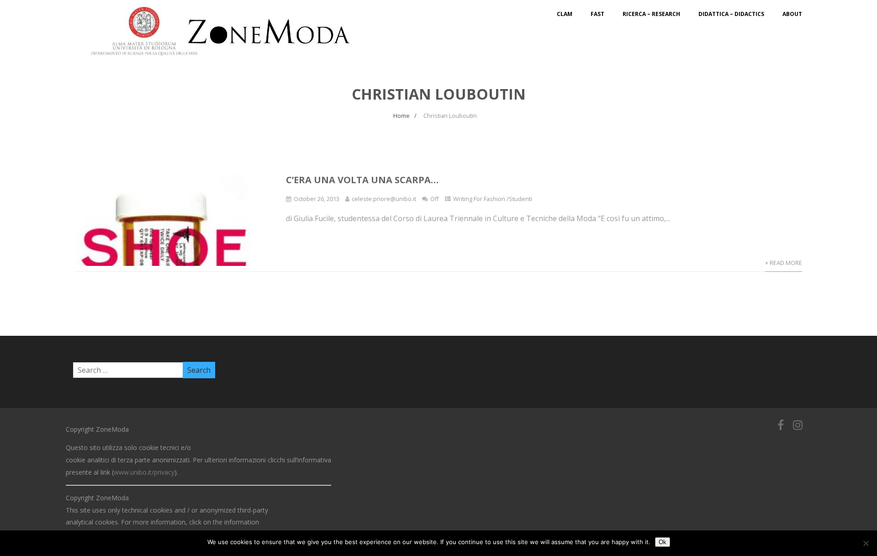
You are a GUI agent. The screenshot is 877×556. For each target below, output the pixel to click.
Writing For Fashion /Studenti (492, 199)
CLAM (564, 14)
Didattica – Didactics (731, 14)
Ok (662, 542)
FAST (597, 14)
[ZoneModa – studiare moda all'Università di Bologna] (226, 58)
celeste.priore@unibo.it (384, 199)
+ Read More (783, 263)
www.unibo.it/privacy (144, 472)
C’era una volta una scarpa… (362, 180)
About (792, 14)
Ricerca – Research (651, 14)
